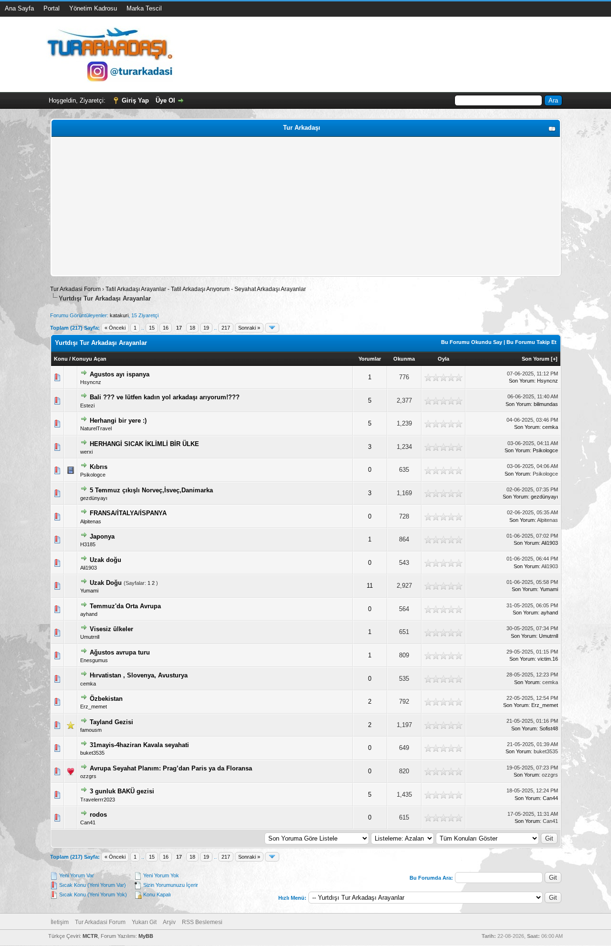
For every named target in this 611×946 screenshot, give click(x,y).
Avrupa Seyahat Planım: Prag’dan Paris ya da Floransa (171, 768)
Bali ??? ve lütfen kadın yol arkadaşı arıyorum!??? (165, 397)
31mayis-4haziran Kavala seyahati (139, 744)
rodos (98, 814)
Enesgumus (94, 660)
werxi (86, 452)
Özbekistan (106, 698)
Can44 (550, 798)
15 (152, 328)
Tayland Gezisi (111, 722)
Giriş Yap (135, 100)
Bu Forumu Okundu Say (471, 342)
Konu (61, 359)
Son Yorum (535, 359)
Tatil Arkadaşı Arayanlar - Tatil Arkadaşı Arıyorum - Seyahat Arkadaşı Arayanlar (205, 289)
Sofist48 (548, 728)
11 (370, 585)
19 (206, 328)
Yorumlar (369, 359)
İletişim (60, 922)
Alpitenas (90, 521)
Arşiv (169, 922)
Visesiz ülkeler (111, 629)
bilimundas (546, 404)
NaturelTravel (96, 428)
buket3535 (92, 753)
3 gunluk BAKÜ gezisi (122, 791)
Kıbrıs (98, 466)
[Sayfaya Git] (272, 328)
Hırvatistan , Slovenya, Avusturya (139, 675)
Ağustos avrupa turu (120, 652)
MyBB (145, 936)
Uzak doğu (105, 559)
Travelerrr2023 (97, 799)
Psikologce (545, 450)
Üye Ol (165, 100)
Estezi (87, 405)
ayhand (88, 614)
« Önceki (115, 328)
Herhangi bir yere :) (118, 420)
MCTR (90, 936)
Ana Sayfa (19, 8)
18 (192, 328)
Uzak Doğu (106, 582)
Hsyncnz (90, 382)
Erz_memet (93, 706)
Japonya (102, 536)
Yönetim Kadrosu (93, 8)
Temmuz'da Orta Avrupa (125, 606)
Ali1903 (549, 543)
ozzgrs (88, 776)
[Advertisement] (305, 206)
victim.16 (547, 659)
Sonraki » (249, 328)
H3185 (87, 544)
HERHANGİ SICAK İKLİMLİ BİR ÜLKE (144, 443)
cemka (550, 427)
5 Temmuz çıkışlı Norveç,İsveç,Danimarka (151, 490)
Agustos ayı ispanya (119, 374)
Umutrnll (89, 637)
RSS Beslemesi (202, 922)
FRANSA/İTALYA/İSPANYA (128, 513)
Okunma (404, 359)
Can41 (87, 822)
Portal (51, 8)
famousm (91, 730)
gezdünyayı (93, 498)
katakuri (119, 315)
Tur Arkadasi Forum (75, 289)
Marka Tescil (144, 8)
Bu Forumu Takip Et (531, 342)
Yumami (89, 590)
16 (166, 328)
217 (225, 328)
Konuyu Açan (89, 359)
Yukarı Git (144, 922)
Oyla (443, 359)
